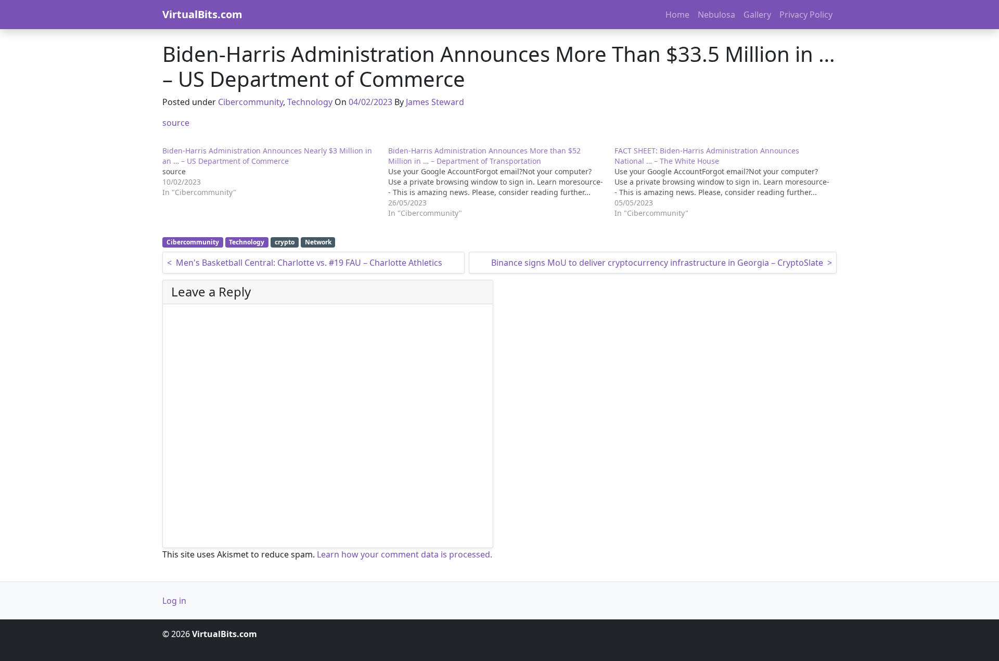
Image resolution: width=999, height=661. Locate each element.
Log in (174, 600)
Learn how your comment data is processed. (404, 554)
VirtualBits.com (202, 14)
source (175, 122)
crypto (284, 242)
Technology (309, 102)
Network (318, 242)
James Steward (435, 102)
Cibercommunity (250, 102)
